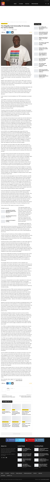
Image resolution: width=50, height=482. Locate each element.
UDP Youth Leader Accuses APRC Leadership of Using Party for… (43, 65)
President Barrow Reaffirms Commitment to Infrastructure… (44, 459)
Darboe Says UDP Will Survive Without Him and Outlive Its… (44, 70)
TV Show (21, 3)
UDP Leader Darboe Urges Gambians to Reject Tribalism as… (43, 54)
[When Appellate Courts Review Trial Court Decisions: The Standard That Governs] (26, 407)
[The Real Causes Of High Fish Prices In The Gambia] (6, 407)
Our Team (3, 475)
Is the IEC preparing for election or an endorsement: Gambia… (44, 449)
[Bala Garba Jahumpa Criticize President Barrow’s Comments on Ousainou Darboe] (36, 465)
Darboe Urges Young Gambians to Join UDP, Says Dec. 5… (43, 48)
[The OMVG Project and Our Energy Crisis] (3, 216)
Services (2, 0)
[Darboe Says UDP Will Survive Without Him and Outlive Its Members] (36, 70)
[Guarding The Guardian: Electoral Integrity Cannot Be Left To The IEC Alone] (3, 211)
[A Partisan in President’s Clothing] (3, 221)
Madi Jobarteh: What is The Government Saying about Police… (44, 454)
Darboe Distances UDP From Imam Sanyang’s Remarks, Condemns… (43, 33)
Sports (35, 473)
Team (5, 0)
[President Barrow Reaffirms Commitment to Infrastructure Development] (36, 460)
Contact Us (7, 0)
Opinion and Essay (4, 23)
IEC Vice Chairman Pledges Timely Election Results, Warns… (43, 75)
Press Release (35, 3)
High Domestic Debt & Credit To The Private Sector (43, 38)
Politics (27, 3)
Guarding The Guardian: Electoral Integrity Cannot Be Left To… (11, 211)
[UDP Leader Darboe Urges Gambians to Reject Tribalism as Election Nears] (36, 54)
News (15, 3)
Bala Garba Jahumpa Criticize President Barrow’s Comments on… (43, 466)
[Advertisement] (25, 13)
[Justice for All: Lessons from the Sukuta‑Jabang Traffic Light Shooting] (26, 419)
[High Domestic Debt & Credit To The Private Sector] (36, 38)
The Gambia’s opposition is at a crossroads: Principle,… (44, 43)
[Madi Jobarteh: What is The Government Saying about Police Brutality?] (36, 454)
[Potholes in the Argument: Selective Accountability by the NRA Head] (16, 407)
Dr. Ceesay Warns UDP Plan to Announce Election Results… (43, 59)
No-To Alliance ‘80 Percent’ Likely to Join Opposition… (43, 27)
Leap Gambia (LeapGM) (45, 479)
